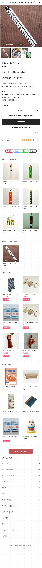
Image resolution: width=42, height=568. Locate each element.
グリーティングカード (8, 476)
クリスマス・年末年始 (8, 512)
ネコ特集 (4, 536)
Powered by (19, 549)
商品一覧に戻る (21, 451)
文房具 (4, 488)
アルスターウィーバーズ (9, 530)
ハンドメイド (5, 482)
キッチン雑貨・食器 (7, 470)
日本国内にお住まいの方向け (21, 127)
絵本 (3, 494)
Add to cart (21, 122)
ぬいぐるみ (5, 464)
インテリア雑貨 (6, 500)
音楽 (3, 524)
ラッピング (6, 105)
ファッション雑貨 (7, 506)
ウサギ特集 (5, 518)
